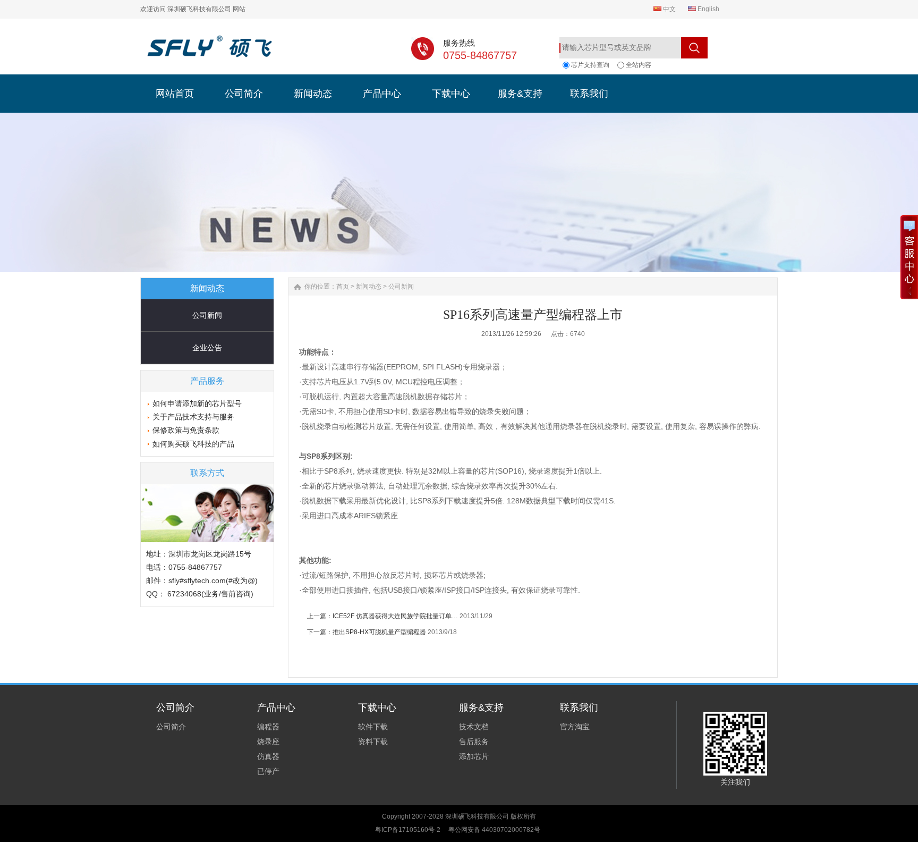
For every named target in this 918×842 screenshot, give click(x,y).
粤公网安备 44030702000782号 (494, 829)
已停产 (268, 771)
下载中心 (377, 707)
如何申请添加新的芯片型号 (197, 403)
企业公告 (207, 347)
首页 (342, 286)
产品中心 (276, 707)
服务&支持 (481, 707)
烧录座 (268, 741)
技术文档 (474, 726)
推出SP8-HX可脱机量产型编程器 (379, 632)
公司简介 (175, 707)
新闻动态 (368, 286)
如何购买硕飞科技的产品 (193, 444)
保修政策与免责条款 (185, 430)
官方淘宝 (575, 726)
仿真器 (268, 756)
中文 (668, 9)
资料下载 (373, 741)
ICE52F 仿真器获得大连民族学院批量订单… (395, 616)
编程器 (268, 726)
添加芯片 (474, 756)
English (707, 9)
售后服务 (474, 741)
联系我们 (579, 707)
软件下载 (373, 726)
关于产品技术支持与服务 (193, 416)
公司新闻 (207, 315)
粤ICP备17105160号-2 (407, 829)
